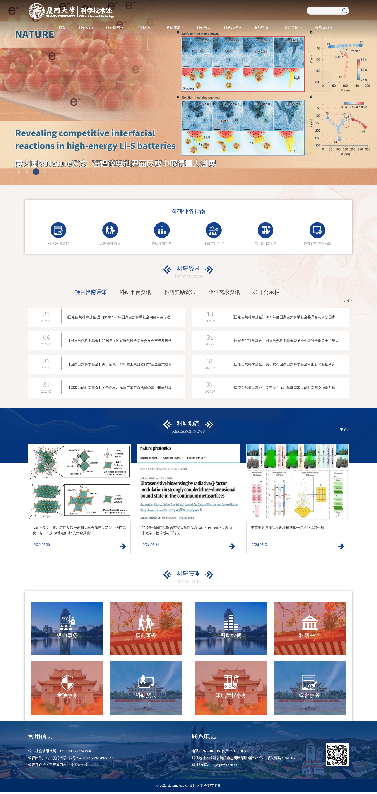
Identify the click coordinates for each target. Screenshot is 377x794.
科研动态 (86, 27)
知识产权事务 (231, 694)
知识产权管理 (265, 242)
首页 (62, 27)
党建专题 (291, 27)
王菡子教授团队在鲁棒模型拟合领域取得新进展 (287, 527)
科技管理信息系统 (317, 242)
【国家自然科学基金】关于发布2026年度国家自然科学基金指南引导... (120, 387)
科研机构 (113, 27)
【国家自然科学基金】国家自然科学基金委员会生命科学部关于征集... (284, 339)
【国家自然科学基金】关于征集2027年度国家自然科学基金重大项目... (120, 363)
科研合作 (231, 27)
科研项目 (204, 27)
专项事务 (67, 694)
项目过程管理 (213, 242)
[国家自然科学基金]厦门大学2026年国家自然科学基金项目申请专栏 (118, 316)
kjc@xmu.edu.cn (225, 764)
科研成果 (173, 27)
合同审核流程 (110, 242)
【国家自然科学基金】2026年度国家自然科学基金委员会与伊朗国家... (284, 316)
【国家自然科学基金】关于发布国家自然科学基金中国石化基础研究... (284, 363)
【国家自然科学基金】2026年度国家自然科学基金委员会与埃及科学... (120, 339)
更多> (347, 299)
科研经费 (231, 634)
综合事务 (309, 694)
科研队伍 (143, 27)
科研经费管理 (161, 242)
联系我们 (322, 27)
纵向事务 (67, 634)
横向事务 (145, 634)
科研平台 (309, 634)
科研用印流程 (58, 242)
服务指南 (261, 27)
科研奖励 (145, 694)
